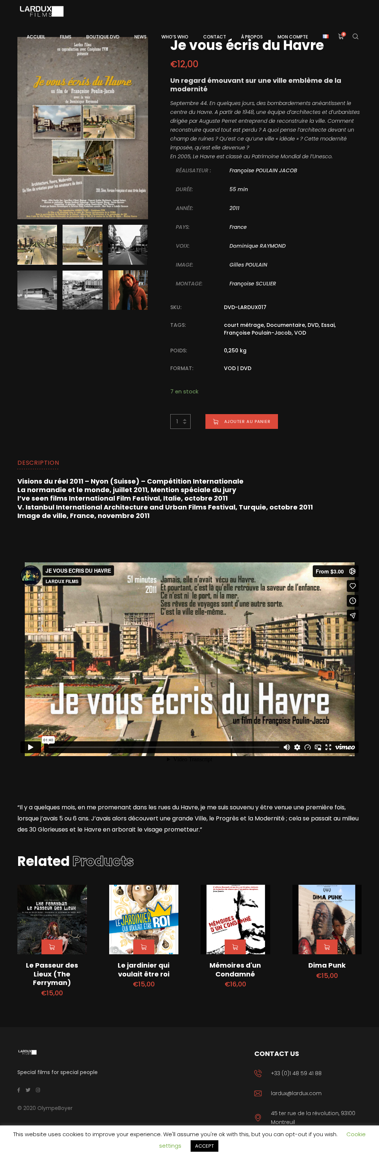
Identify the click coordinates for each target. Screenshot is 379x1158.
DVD (313, 325)
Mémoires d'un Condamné (235, 969)
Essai (328, 325)
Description (38, 462)
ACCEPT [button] (204, 1145)
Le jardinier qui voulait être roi (144, 969)
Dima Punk (327, 965)
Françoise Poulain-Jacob (258, 332)
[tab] (38, 463)
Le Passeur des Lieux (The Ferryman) (52, 974)
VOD (300, 332)
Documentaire (285, 325)
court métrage (244, 325)
